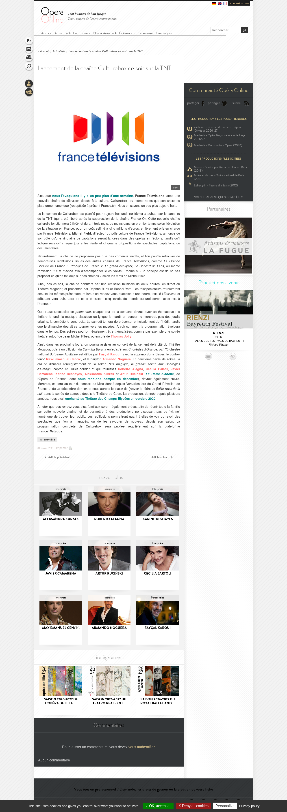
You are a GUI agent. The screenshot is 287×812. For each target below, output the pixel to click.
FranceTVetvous (49, 431)
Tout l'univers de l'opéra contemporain (92, 18)
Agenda (29, 49)
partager (193, 103)
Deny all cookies (195, 806)
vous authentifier (141, 747)
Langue (29, 41)
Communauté (29, 92)
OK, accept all (159, 806)
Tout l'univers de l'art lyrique (87, 14)
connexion (236, 3)
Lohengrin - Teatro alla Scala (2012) (216, 185)
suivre (236, 103)
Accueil (44, 51)
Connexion (29, 83)
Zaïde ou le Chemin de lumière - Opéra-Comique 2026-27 (218, 128)
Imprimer (61, 448)
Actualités (58, 51)
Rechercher (29, 66)
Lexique (29, 58)
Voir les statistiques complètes (218, 197)
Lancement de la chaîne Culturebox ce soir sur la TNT (105, 51)
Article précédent (59, 457)
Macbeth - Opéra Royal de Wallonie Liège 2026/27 (219, 137)
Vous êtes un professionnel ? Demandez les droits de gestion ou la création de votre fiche (143, 789)
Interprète (47, 439)
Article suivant (160, 457)
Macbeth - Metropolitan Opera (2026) (218, 145)
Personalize (225, 806)
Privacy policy (249, 806)
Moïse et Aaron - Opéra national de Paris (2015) (219, 177)
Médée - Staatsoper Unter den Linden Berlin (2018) (221, 169)
